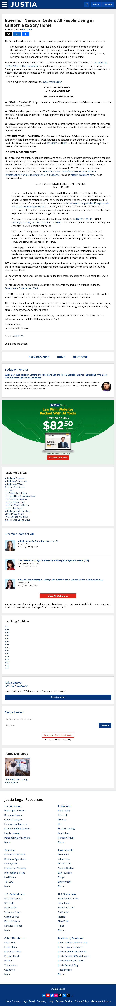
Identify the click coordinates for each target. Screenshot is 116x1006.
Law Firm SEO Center (14, 514)
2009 (7, 656)
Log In (96, 4)
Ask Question (58, 697)
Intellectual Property (15, 868)
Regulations (10, 907)
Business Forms (12, 951)
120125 (79, 219)
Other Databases (14, 938)
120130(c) (16, 222)
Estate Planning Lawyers (17, 828)
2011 (7, 650)
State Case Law (66, 907)
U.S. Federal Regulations (16, 499)
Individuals (64, 806)
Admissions (64, 859)
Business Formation (14, 854)
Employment (11, 863)
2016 (7, 635)
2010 (7, 653)
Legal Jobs (9, 942)
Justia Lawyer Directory (70, 947)
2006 (7, 665)
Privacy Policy (81, 1001)
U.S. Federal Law (14, 894)
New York (63, 921)
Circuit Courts (11, 916)
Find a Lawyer (14, 712)
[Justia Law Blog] (23, 4)
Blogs (61, 877)
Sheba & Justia (11, 782)
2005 (7, 668)
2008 (7, 659)
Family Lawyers (12, 833)
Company (42, 1001)
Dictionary (63, 854)
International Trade (14, 872)
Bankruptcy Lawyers (15, 810)
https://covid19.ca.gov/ (82, 174)
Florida (61, 916)
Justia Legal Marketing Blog (17, 511)
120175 (44, 222)
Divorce (62, 819)
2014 (7, 641)
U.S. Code (9, 903)
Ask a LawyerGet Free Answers (17, 684)
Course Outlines (66, 868)
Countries (9, 969)
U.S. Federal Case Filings (16, 493)
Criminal (62, 815)
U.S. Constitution (13, 898)
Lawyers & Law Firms (14, 502)
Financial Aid (64, 863)
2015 (7, 638)
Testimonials (65, 969)
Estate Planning (66, 828)
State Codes (64, 903)
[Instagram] (56, 995)
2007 (7, 662)
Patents (8, 960)
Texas (61, 925)
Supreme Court (12, 912)
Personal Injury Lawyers (17, 837)
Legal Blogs (10, 947)
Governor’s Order (52, 81)
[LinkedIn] (43, 995)
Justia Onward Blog (68, 965)
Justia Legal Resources (15, 478)
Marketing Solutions (70, 938)
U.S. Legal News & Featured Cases (20, 496)
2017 (7, 632)
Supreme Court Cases (15, 487)
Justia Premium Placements (72, 951)
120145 (35, 222)
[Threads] (60, 995)
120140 (88, 219)
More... (7, 842)
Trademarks (10, 965)
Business (9, 850)
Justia (62, 989)
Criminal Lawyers (13, 819)
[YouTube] (48, 995)
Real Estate (10, 877)
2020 (7, 626)
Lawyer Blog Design (14, 508)
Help (51, 1001)
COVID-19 (18, 336)
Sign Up (108, 4)
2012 (7, 647)
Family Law (63, 833)
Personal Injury (66, 837)
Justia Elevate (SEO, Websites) (73, 956)
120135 (26, 222)
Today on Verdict (16, 369)
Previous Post (39, 357)
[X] (68, 995)
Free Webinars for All (19, 534)
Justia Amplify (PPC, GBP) (71, 960)
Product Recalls (12, 956)
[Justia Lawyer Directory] (72, 995)
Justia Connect (12, 1001)
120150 (57, 222)
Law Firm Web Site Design (17, 505)
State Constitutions (68, 898)
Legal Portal (28, 1001)
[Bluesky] (64, 995)
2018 (7, 629)
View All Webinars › (58, 595)
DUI (60, 824)
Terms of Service (64, 1001)
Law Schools (65, 850)
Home (61, 357)
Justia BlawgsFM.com (14, 484)
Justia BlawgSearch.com (16, 481)
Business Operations (15, 859)
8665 (64, 143)
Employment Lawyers (15, 824)
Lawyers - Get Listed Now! (58, 735)
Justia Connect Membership (72, 942)
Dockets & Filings (13, 925)
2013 (7, 644)
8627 (54, 143)
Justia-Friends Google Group (17, 519)
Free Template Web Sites (16, 516)
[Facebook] (52, 995)
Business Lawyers (13, 815)
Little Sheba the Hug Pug (16, 779)
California (63, 912)
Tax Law (8, 881)
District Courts (12, 921)
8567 (47, 143)
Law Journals (65, 872)
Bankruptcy (64, 810)
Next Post (80, 357)
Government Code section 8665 (21, 288)
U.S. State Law (67, 894)
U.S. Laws (9, 490)
